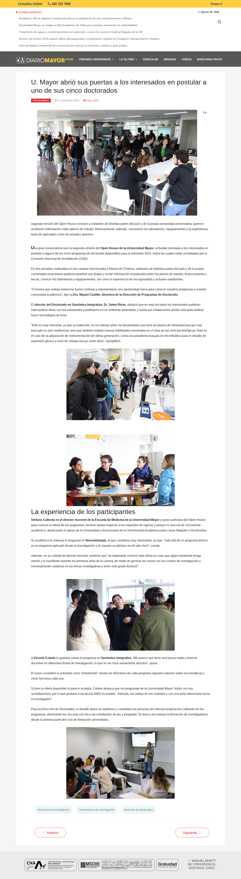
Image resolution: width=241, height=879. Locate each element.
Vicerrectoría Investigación (53, 809)
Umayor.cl (216, 4)
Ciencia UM (150, 59)
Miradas (170, 59)
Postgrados (41, 100)
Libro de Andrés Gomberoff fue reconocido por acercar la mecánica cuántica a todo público (73, 45)
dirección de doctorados (138, 809)
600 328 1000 (61, 3)
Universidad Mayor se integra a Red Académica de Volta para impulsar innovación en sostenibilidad (78, 25)
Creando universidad (95, 59)
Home (69, 59)
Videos (186, 59)
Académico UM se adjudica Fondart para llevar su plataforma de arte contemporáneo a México (75, 18)
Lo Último (126, 59)
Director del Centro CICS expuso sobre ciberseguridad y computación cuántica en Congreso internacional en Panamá (89, 38)
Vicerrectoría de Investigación (96, 809)
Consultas (30, 3)
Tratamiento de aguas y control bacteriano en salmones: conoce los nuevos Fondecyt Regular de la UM (81, 31)
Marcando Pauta (209, 59)
